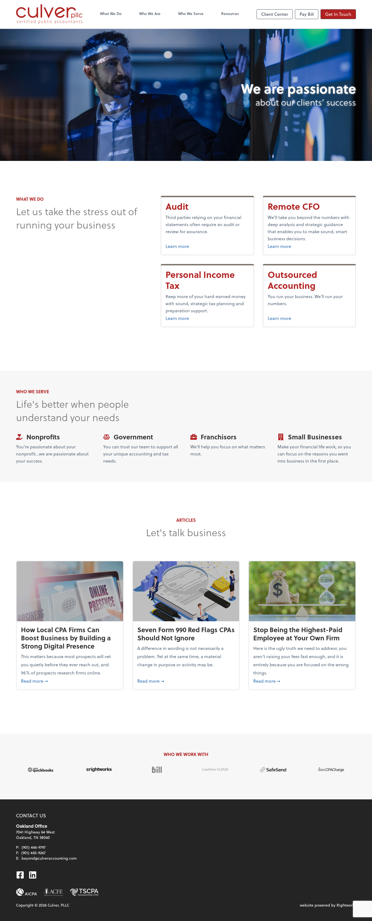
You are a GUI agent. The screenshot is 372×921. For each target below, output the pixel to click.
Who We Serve (190, 13)
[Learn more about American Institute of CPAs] (26, 892)
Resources (230, 13)
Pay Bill (307, 14)
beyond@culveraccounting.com (49, 858)
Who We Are (149, 13)
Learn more (177, 246)
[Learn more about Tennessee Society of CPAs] (84, 892)
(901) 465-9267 (33, 853)
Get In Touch (338, 14)
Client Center (274, 14)
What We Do (110, 13)
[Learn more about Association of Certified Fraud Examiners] (53, 892)
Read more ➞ (70, 680)
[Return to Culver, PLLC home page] (49, 14)
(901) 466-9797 (33, 847)
